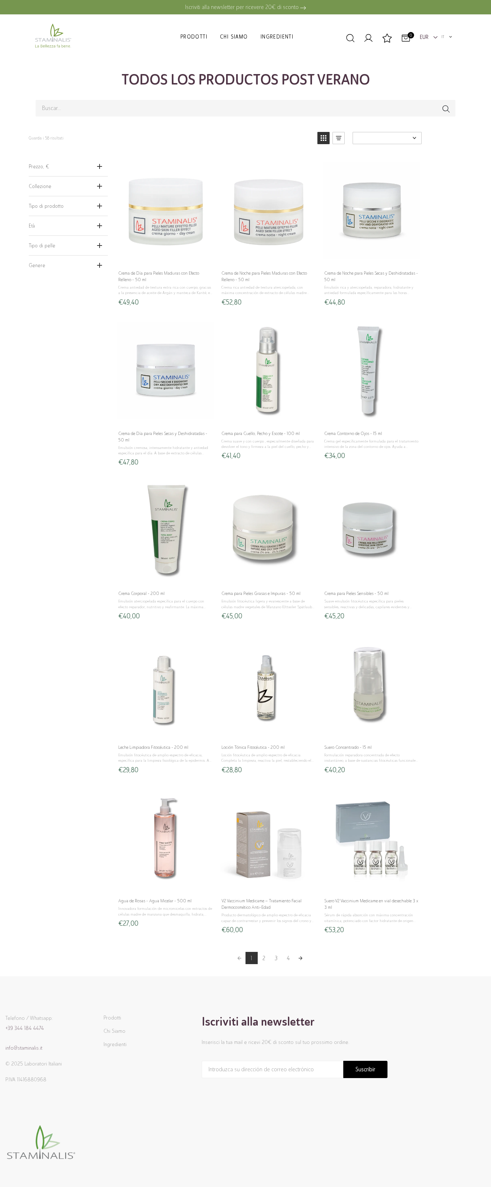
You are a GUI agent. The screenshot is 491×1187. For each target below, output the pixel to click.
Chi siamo (234, 37)
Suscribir (365, 1069)
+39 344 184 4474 (24, 1028)
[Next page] (300, 958)
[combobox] (447, 36)
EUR (425, 37)
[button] (323, 138)
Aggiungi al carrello (165, 256)
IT (442, 37)
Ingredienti (277, 37)
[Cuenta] (368, 37)
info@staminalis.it (23, 1048)
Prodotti (193, 37)
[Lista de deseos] (387, 38)
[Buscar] (350, 37)
